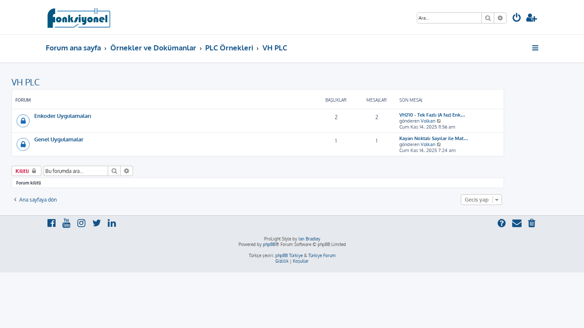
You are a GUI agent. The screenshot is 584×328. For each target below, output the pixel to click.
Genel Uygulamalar (58, 139)
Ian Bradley (309, 238)
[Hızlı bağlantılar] (535, 48)
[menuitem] (517, 18)
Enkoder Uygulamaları (62, 115)
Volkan (428, 121)
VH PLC (26, 82)
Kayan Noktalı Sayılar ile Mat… (433, 138)
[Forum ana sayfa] (78, 17)
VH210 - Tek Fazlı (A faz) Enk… (432, 115)
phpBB (269, 244)
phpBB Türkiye (289, 255)
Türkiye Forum (322, 255)
